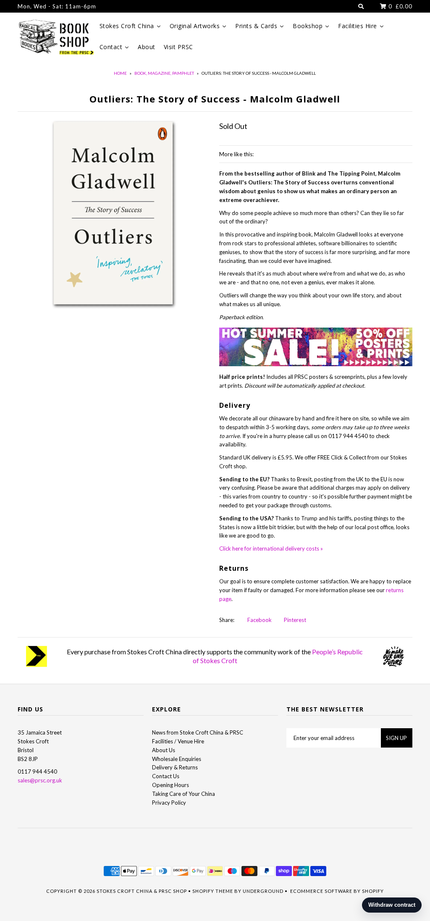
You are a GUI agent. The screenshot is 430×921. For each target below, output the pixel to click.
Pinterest (294, 620)
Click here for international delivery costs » (271, 548)
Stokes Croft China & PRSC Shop (142, 891)
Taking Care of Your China (183, 793)
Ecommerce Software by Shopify (337, 891)
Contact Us (165, 776)
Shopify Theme (212, 891)
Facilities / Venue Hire (178, 741)
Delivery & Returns (175, 767)
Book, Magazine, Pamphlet (164, 73)
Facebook (259, 620)
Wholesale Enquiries (176, 759)
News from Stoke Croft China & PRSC (197, 732)
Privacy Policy (169, 802)
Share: (226, 620)
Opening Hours (170, 785)
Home (120, 73)
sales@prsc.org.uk (40, 780)
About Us (163, 750)
